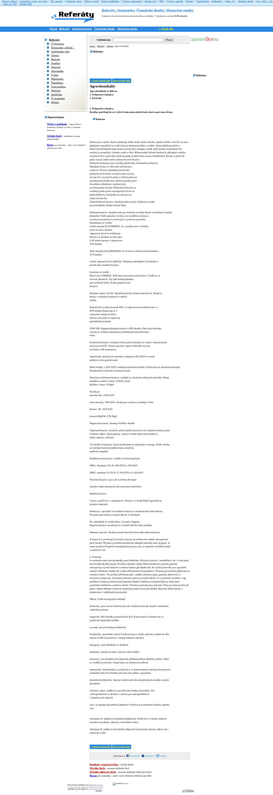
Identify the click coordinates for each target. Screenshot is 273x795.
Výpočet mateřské (175, 1)
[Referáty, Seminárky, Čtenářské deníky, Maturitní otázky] (74, 24)
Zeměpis (55, 63)
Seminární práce (82, 28)
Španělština (57, 82)
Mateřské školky (246, 1)
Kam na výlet (10, 4)
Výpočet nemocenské (132, 1)
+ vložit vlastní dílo (101, 80)
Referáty (190, 1)
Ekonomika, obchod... (62, 47)
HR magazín (56, 1)
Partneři (93, 787)
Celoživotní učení (73, 1)
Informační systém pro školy (34, 1)
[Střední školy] (205, 41)
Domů (53, 28)
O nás (70, 787)
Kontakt (100, 787)
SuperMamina (202, 1)
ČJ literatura (57, 43)
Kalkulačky (217, 1)
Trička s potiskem (57, 124)
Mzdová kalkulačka (110, 1)
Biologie (55, 59)
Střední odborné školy (103, 771)
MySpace (149, 756)
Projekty (77, 787)
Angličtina (56, 94)
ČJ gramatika (58, 98)
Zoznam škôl (26, 4)
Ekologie (56, 67)
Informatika (57, 71)
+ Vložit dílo (166, 28)
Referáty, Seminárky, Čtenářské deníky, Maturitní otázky (148, 10)
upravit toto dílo (121, 80)
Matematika (57, 79)
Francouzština (58, 86)
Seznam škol (150, 1)
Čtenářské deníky (104, 28)
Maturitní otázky (127, 28)
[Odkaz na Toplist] (188, 790)
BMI (161, 1)
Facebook (134, 756)
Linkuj (162, 756)
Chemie (55, 55)
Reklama (85, 787)
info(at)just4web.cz (95, 789)
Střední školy (54, 136)
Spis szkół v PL (264, 1)
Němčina (55, 90)
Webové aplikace (9, 1)
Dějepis (55, 102)
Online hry (230, 1)
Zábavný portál (91, 1)
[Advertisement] (156, 64)
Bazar (50, 145)
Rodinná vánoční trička (104, 764)
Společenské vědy (60, 51)
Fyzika (54, 75)
